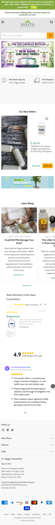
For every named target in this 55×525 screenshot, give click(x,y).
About (20, 514)
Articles (27, 514)
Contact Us (36, 514)
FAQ (44, 514)
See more (26, 285)
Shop (13, 514)
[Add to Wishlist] (47, 118)
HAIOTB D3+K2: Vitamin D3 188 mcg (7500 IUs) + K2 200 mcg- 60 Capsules (41, 149)
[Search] (50, 35)
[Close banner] (52, 4)
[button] (2, 386)
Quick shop (36, 166)
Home (6, 514)
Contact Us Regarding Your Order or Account (18, 482)
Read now (18, 275)
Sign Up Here (6, 463)
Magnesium (13, 316)
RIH (50, 514)
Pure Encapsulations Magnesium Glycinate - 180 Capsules (11, 333)
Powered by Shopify (27, 520)
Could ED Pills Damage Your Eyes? (19, 241)
